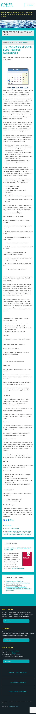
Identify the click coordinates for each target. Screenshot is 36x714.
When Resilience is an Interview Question (18, 583)
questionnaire (16, 534)
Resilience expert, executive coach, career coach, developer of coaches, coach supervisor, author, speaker (17, 14)
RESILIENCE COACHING (18, 691)
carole (9, 42)
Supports (28, 534)
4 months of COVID (26, 531)
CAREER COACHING (18, 682)
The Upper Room (13, 706)
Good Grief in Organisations (14, 585)
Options (10, 534)
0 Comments (24, 42)
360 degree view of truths (14, 531)
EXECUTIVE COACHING (18, 672)
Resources (23, 534)
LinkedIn (18, 654)
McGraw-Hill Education (18, 568)
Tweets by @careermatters (9, 597)
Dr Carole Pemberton (7, 4)
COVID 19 (16, 532)
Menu (31, 5)
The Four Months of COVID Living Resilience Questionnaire (17, 49)
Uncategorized (15, 528)
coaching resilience (8, 532)
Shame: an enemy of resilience (14, 581)
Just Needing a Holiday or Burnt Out (16, 587)
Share (12, 520)
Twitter (14, 652)
